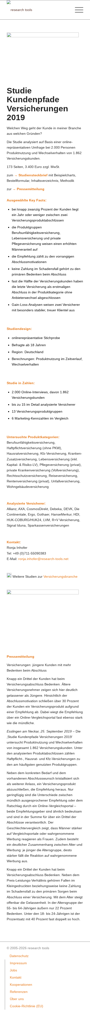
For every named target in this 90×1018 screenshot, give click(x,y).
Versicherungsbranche (60, 576)
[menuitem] (76, 9)
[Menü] (76, 9)
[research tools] (37, 9)
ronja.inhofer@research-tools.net (43, 559)
